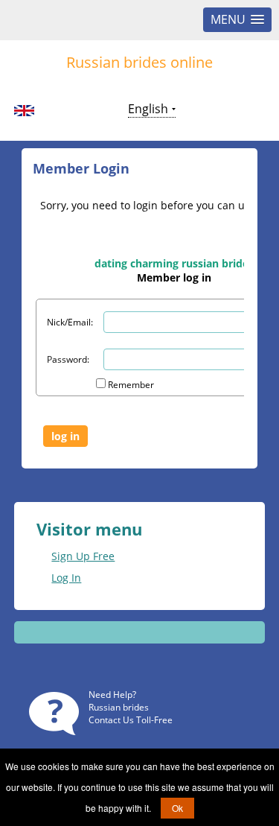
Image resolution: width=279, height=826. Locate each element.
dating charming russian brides (174, 263)
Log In (66, 578)
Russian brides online (139, 62)
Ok (177, 807)
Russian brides (119, 707)
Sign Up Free (83, 556)
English (148, 109)
